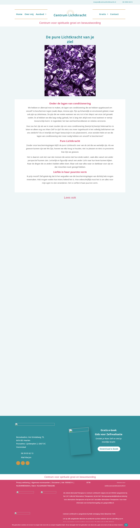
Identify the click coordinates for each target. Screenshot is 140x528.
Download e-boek (109, 448)
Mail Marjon (26, 457)
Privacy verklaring (23, 482)
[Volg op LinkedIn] (18, 463)
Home (19, 14)
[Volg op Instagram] (23, 463)
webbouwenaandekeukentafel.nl (115, 486)
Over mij (29, 14)
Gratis (102, 14)
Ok (126, 525)
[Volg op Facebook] (28, 463)
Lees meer (21, 283)
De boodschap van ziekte (32, 368)
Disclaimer (56, 482)
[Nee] (137, 525)
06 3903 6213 (127, 2)
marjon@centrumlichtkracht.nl (104, 2)
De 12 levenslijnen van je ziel (34, 393)
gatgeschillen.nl (108, 503)
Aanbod (40, 14)
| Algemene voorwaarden (40, 482)
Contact (114, 14)
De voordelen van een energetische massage (44, 279)
